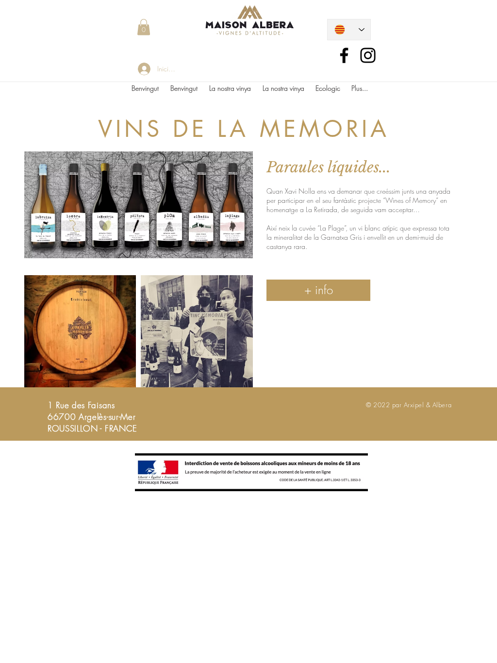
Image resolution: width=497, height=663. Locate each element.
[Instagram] (368, 55)
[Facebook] (344, 55)
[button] (143, 27)
